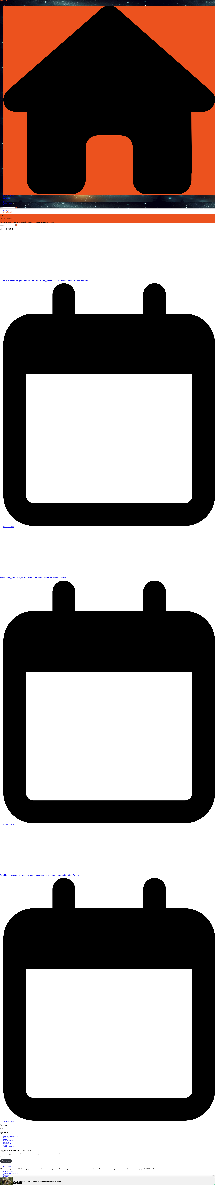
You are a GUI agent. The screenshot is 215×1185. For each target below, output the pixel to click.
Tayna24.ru (3, 0)
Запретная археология (10, 197)
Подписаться (6, 1161)
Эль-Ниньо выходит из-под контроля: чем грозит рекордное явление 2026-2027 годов (39, 875)
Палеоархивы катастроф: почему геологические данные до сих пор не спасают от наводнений (44, 280)
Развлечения (7, 1143)
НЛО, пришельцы (8, 195)
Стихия (5, 200)
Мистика (6, 201)
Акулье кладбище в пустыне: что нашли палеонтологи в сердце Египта (33, 578)
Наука (5, 204)
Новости (6, 198)
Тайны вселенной (8, 203)
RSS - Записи (6, 1166)
